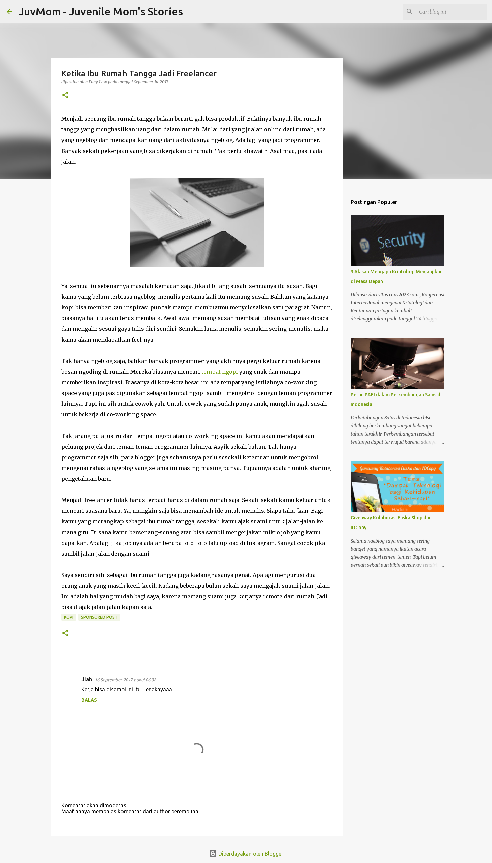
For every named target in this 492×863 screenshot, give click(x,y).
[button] (65, 95)
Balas (89, 700)
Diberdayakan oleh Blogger (250, 854)
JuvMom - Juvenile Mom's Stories (101, 11)
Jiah (86, 679)
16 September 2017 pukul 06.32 (125, 679)
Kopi (68, 617)
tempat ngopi (219, 371)
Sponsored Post (99, 617)
